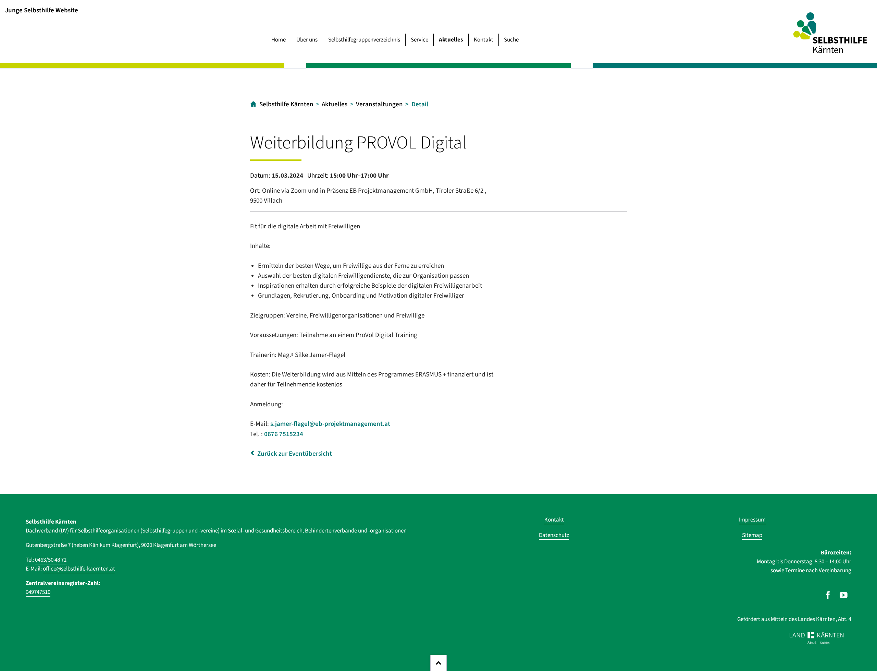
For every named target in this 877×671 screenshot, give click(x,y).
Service (419, 40)
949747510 (38, 592)
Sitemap (752, 535)
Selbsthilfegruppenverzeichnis (364, 40)
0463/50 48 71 (50, 560)
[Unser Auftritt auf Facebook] (828, 595)
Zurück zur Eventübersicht (294, 453)
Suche (511, 40)
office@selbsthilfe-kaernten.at (79, 569)
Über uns (307, 40)
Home (278, 40)
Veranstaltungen (379, 104)
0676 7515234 (283, 434)
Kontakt (483, 40)
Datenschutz (554, 535)
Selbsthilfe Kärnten (286, 104)
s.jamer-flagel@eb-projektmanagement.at (330, 424)
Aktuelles (451, 40)
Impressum (752, 520)
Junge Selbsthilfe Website (41, 10)
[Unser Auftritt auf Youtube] (843, 595)
